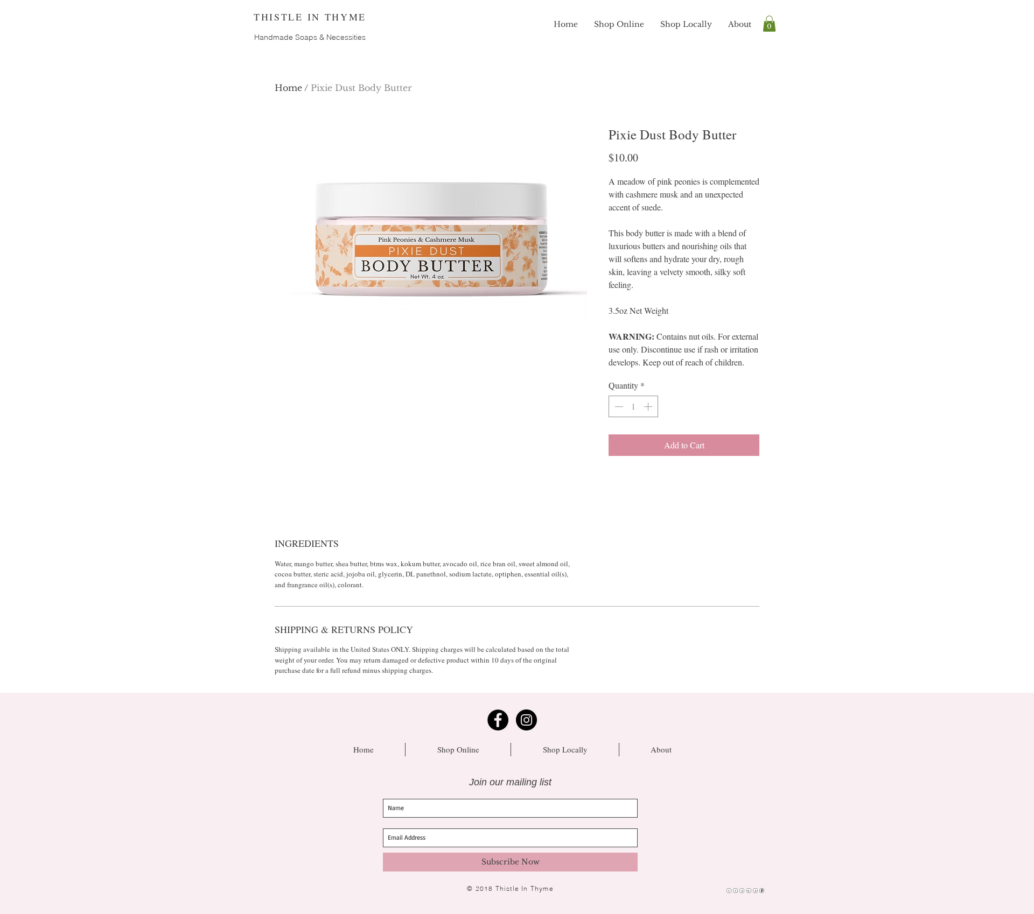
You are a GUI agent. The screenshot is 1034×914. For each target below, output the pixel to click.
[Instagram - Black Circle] (526, 719)
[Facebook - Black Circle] (497, 719)
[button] (769, 24)
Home (288, 87)
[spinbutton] (633, 406)
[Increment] (648, 406)
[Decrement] (617, 406)
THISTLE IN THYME (310, 16)
